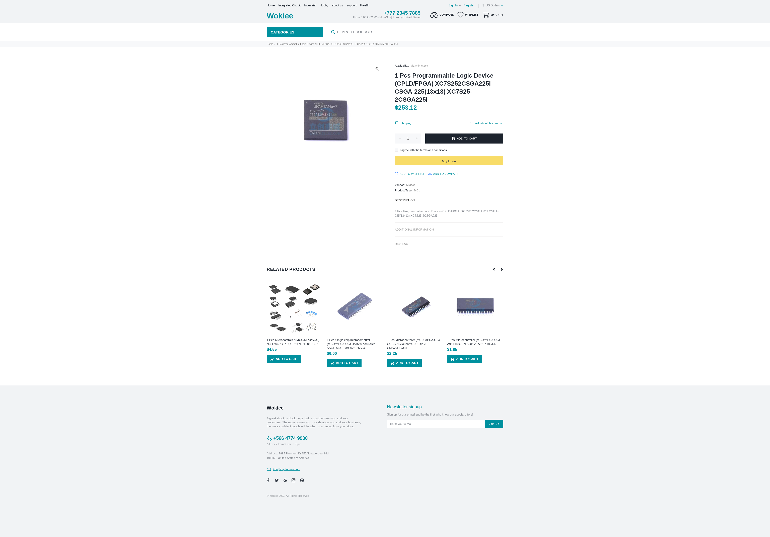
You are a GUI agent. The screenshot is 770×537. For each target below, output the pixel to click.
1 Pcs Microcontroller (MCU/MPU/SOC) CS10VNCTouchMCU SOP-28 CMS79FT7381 (413, 344)
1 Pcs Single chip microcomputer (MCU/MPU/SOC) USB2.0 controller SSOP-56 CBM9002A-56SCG (351, 344)
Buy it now (449, 161)
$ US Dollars (491, 5)
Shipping (405, 123)
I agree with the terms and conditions (423, 150)
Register (468, 5)
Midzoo (410, 184)
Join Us (494, 423)
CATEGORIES (282, 32)
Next (501, 269)
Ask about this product (489, 123)
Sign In (453, 5)
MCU (417, 190)
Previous (494, 269)
